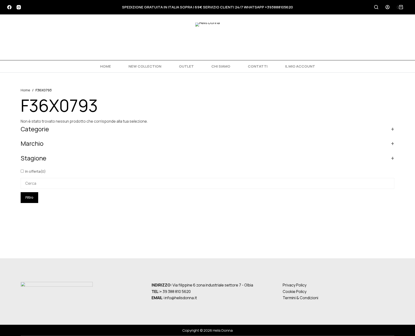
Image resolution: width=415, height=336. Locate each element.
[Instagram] (19, 7)
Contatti (258, 66)
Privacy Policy (294, 285)
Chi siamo (220, 66)
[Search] (376, 7)
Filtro (29, 197)
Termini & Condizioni (300, 297)
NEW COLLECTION (144, 66)
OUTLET (186, 66)
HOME (105, 66)
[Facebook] (9, 7)
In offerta (35, 171)
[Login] (387, 7)
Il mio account (300, 66)
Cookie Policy (294, 291)
